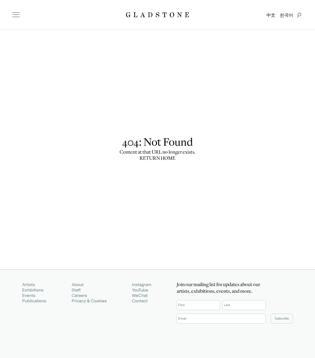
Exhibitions (33, 290)
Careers (79, 295)
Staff (76, 290)
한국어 (286, 15)
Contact (140, 301)
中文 (271, 15)
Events (28, 295)
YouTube (140, 290)
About (78, 284)
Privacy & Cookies (89, 301)
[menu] (16, 14)
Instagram (141, 284)
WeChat (140, 295)
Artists (28, 284)
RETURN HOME (157, 159)
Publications (34, 301)
